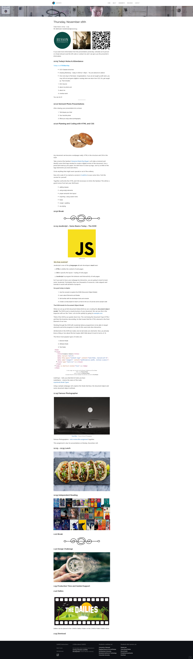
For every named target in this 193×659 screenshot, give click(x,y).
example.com (97, 313)
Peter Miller (74, 436)
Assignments (121, 3)
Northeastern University (105, 651)
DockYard (123, 655)
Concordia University (104, 655)
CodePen (84, 175)
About (114, 3)
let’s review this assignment (79, 439)
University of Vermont (104, 647)
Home (109, 3)
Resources (130, 3)
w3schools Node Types (61, 382)
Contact (137, 3)
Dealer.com (124, 647)
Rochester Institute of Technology (108, 653)
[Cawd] (53, 3)
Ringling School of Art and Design (107, 649)
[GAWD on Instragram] (58, 655)
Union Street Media (126, 649)
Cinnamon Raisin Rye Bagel (80, 161)
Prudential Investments (127, 653)
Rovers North (124, 651)
